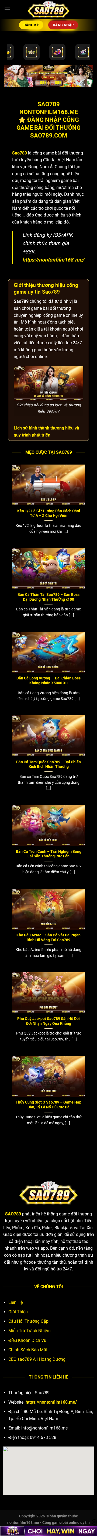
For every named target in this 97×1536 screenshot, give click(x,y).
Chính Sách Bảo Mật (27, 1349)
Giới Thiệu (18, 1311)
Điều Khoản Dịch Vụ (27, 1340)
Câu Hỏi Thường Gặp (28, 1321)
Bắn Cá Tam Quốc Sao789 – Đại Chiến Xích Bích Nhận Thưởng (48, 764)
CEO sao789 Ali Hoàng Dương (36, 1359)
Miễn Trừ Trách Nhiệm (29, 1330)
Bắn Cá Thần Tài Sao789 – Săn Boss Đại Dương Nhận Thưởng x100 (48, 597)
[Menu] (7, 9)
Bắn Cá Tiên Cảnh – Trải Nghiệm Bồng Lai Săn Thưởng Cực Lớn (48, 853)
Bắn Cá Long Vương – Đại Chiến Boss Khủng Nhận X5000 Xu (48, 680)
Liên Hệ (15, 1302)
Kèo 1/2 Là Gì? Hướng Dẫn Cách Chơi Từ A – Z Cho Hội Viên (48, 513)
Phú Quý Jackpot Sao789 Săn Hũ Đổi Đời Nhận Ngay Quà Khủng (48, 1021)
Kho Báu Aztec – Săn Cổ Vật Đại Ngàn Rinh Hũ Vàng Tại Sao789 (48, 937)
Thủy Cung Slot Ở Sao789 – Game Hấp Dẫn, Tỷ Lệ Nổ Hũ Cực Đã (48, 1104)
